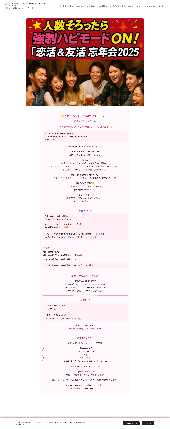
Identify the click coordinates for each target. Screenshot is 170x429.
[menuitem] (78, 6)
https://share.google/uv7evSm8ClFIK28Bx (85, 329)
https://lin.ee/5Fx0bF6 (85, 372)
